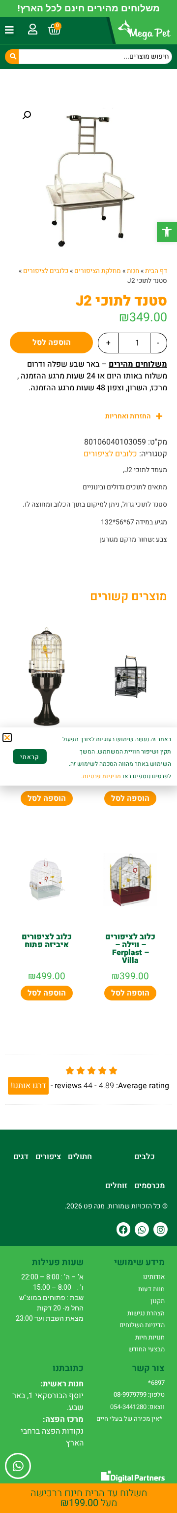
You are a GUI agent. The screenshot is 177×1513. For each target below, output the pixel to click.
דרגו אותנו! (28, 1086)
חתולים (80, 1157)
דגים (21, 1157)
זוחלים (116, 1186)
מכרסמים (149, 1186)
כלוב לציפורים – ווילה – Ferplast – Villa (130, 948)
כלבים (144, 1157)
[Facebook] (124, 1229)
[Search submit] (12, 56)
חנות (133, 271)
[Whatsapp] (142, 1229)
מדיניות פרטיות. (101, 776)
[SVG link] (133, 1476)
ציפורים (48, 1157)
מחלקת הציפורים (97, 271)
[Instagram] (160, 1229)
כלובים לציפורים (45, 271)
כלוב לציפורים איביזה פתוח (47, 941)
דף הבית (156, 271)
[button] (167, 232)
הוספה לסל (51, 342)
